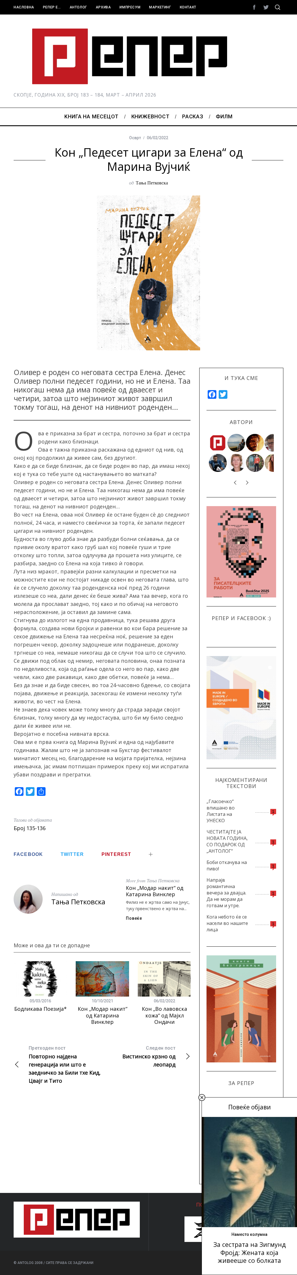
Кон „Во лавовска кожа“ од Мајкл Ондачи (164, 1015)
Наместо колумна (249, 1234)
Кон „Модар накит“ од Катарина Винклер (154, 891)
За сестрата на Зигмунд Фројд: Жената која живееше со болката (249, 1252)
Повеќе (134, 918)
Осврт (135, 137)
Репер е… (52, 7)
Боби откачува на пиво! (227, 865)
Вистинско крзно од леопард (148, 1056)
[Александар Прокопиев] (218, 463)
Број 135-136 (30, 828)
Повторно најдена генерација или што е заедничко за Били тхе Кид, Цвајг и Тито (65, 1064)
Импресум (129, 7)
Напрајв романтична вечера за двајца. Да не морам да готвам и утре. (226, 893)
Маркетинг (160, 7)
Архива (103, 7)
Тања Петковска (152, 183)
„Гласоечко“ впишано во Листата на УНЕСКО (221, 811)
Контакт (188, 7)
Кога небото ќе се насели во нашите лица (227, 923)
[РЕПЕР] (218, 443)
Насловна (24, 7)
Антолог (78, 7)
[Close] (201, 1097)
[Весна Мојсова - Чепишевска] (236, 443)
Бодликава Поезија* (40, 1008)
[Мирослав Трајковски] (255, 463)
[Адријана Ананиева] (236, 463)
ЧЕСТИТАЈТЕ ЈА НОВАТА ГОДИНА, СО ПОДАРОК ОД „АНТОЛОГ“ (227, 841)
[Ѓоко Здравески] (255, 443)
